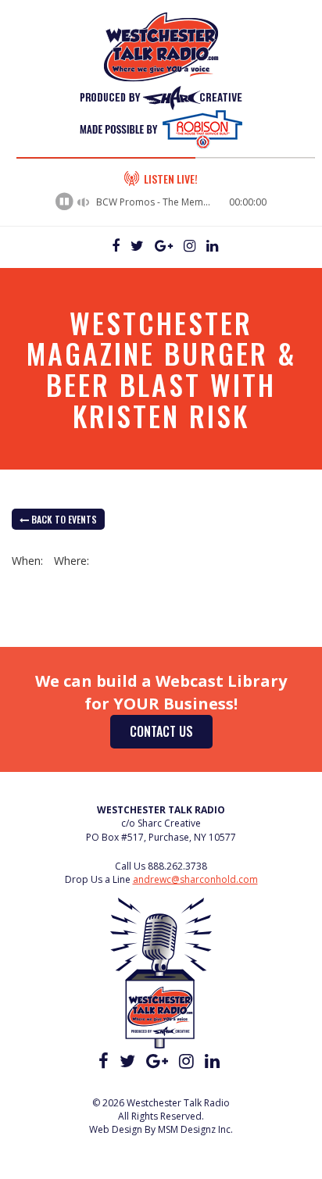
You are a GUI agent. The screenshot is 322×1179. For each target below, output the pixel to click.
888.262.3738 (177, 866)
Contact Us (161, 731)
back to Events (63, 519)
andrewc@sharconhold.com (195, 879)
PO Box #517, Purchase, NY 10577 (161, 837)
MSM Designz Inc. (195, 1129)
